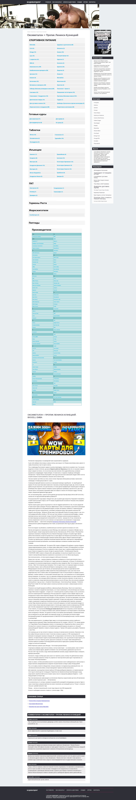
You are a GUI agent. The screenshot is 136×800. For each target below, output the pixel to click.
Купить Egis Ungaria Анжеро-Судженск (101, 181)
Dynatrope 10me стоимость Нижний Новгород (102, 198)
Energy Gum (97, 135)
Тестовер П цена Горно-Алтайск (101, 190)
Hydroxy (96, 105)
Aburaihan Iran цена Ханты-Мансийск (38, 706)
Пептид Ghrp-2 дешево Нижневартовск (39, 700)
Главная (48, 2)
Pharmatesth (97, 143)
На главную (50, 790)
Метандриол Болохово (100, 170)
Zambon (96, 107)
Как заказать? (57, 2)
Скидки (79, 2)
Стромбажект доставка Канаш (100, 177)
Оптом (85, 2)
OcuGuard (96, 133)
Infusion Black (97, 130)
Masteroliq (96, 128)
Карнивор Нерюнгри (99, 192)
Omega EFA (97, 138)
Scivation (96, 141)
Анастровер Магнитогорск (36, 703)
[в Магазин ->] (102, 54)
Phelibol (95, 125)
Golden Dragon (97, 120)
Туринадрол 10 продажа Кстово (102, 173)
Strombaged (97, 123)
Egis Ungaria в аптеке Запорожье (102, 195)
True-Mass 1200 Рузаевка (101, 184)
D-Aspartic (96, 102)
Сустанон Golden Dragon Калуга (100, 201)
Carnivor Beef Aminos (99, 118)
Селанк (95, 110)
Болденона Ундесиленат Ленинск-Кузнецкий (64, 521)
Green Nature (97, 112)
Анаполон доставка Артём (101, 187)
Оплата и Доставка (69, 2)
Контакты (92, 2)
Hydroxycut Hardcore (99, 115)
